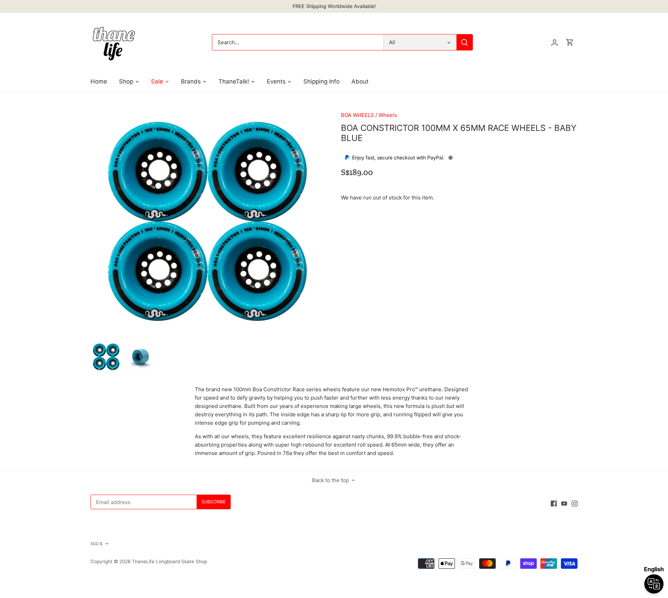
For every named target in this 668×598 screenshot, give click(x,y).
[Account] (554, 42)
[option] (106, 356)
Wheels (388, 115)
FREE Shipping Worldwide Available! (334, 6)
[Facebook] (554, 503)
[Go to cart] (570, 42)
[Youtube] (564, 503)
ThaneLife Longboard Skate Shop (169, 561)
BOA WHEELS (357, 115)
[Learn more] (450, 158)
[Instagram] (575, 503)
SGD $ (96, 543)
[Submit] (464, 42)
